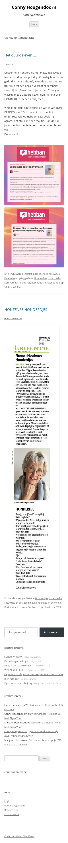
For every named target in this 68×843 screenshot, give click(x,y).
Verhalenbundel (51, 282)
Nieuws (23, 607)
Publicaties (24, 282)
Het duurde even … (20, 55)
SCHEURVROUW (13, 656)
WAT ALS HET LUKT (14, 670)
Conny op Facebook (15, 772)
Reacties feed (11, 810)
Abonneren (51, 632)
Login (7, 801)
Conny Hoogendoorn (34, 7)
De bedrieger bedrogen (16, 661)
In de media (54, 278)
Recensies (9, 278)
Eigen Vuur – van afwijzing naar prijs (23, 683)
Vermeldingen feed (14, 805)
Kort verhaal (11, 282)
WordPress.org (12, 814)
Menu (34, 24)
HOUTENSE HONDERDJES (25, 309)
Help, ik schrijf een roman (18, 665)
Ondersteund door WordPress (19, 836)
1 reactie (8, 64)
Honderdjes (41, 273)
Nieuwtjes (54, 273)
